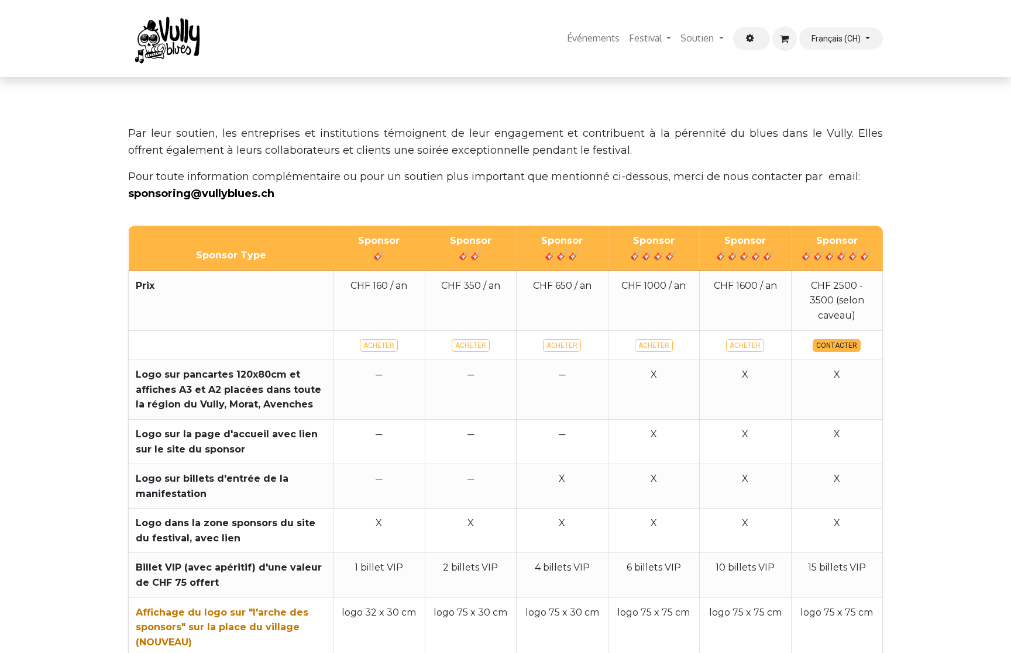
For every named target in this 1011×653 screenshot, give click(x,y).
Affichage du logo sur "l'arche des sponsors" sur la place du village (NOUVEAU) (222, 627)
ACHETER (378, 345)
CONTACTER (836, 345)
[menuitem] (593, 38)
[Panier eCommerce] (784, 38)
